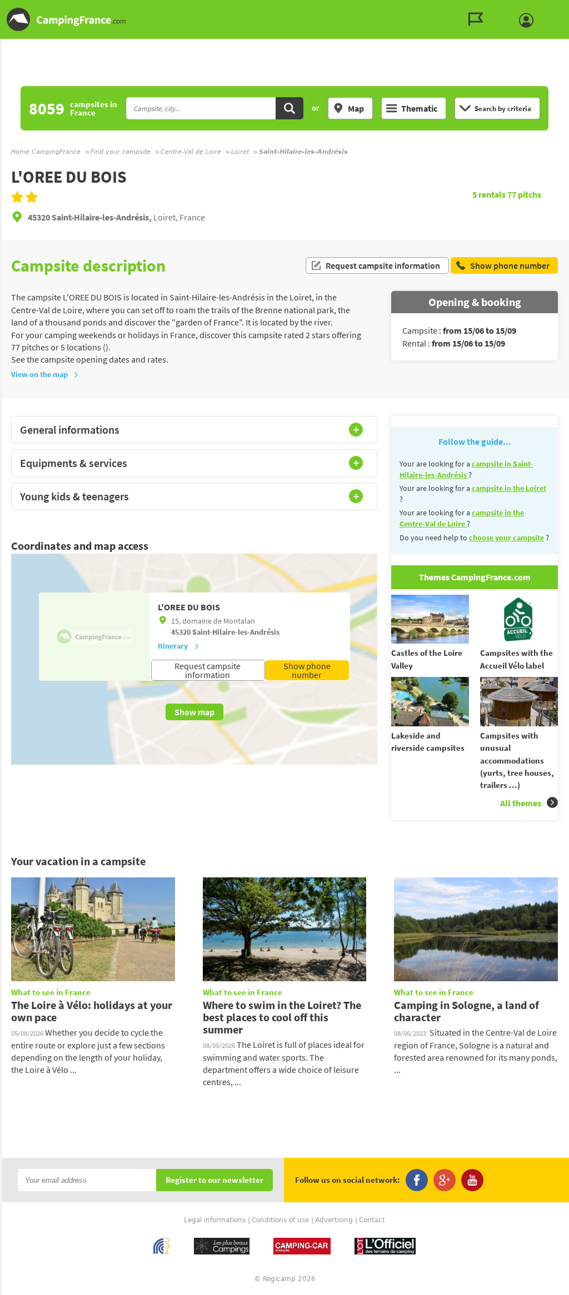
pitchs (524, 194)
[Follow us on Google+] (444, 1180)
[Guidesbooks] (478, 19)
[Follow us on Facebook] (417, 1180)
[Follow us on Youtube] (472, 1180)
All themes (520, 803)
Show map (194, 711)
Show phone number (307, 670)
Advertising (334, 1220)
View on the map (39, 374)
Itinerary (173, 646)
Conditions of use (280, 1220)
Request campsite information (383, 265)
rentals (489, 194)
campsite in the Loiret (509, 488)
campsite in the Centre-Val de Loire (462, 518)
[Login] (529, 20)
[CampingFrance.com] (284, 19)
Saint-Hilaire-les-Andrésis (235, 632)
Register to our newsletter (214, 1180)
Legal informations (215, 1220)
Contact (372, 1220)
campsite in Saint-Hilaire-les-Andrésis (466, 469)
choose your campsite (506, 538)
